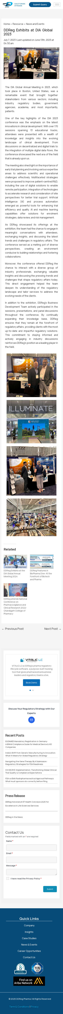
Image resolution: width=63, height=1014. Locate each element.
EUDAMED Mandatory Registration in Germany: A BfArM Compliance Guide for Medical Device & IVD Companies (28, 740)
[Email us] (31, 715)
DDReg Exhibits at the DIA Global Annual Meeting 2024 (14, 573)
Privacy (34, 1006)
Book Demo (31, 678)
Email (9, 848)
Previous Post (13, 628)
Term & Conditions (19, 1006)
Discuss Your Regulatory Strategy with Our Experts (31, 706)
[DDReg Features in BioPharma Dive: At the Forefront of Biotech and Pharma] (41, 561)
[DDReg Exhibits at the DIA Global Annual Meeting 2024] (15, 561)
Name (9, 836)
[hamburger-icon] (57, 4)
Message (11, 861)
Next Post (52, 628)
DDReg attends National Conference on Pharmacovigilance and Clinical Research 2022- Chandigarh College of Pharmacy (15, 606)
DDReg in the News (14, 812)
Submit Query (40, 4)
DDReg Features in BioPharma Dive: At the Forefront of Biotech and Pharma (41, 575)
